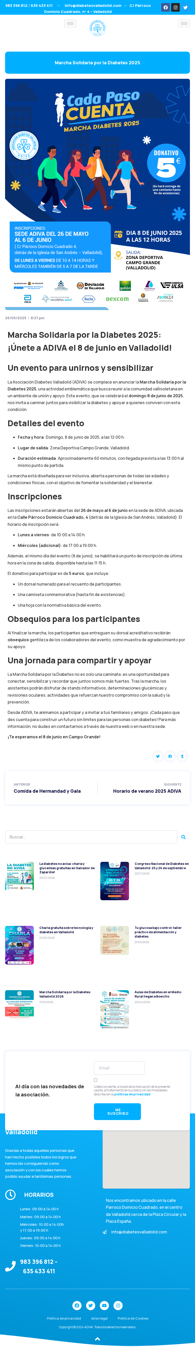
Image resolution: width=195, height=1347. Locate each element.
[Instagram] (175, 7)
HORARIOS (39, 1195)
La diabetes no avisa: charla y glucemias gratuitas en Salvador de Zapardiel (67, 868)
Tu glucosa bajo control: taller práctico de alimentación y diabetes (158, 932)
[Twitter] (185, 7)
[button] (157, 756)
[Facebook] (165, 7)
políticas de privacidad (132, 1094)
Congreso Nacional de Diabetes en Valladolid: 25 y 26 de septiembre (162, 866)
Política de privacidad (64, 1318)
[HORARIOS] (10, 1194)
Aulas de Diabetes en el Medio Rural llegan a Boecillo (158, 994)
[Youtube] (104, 1305)
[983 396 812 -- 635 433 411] (10, 1266)
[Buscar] (183, 837)
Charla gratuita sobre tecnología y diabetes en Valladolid (66, 930)
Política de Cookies (133, 1318)
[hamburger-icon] (70, 23)
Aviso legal (99, 1318)
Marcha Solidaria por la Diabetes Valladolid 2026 (64, 994)
